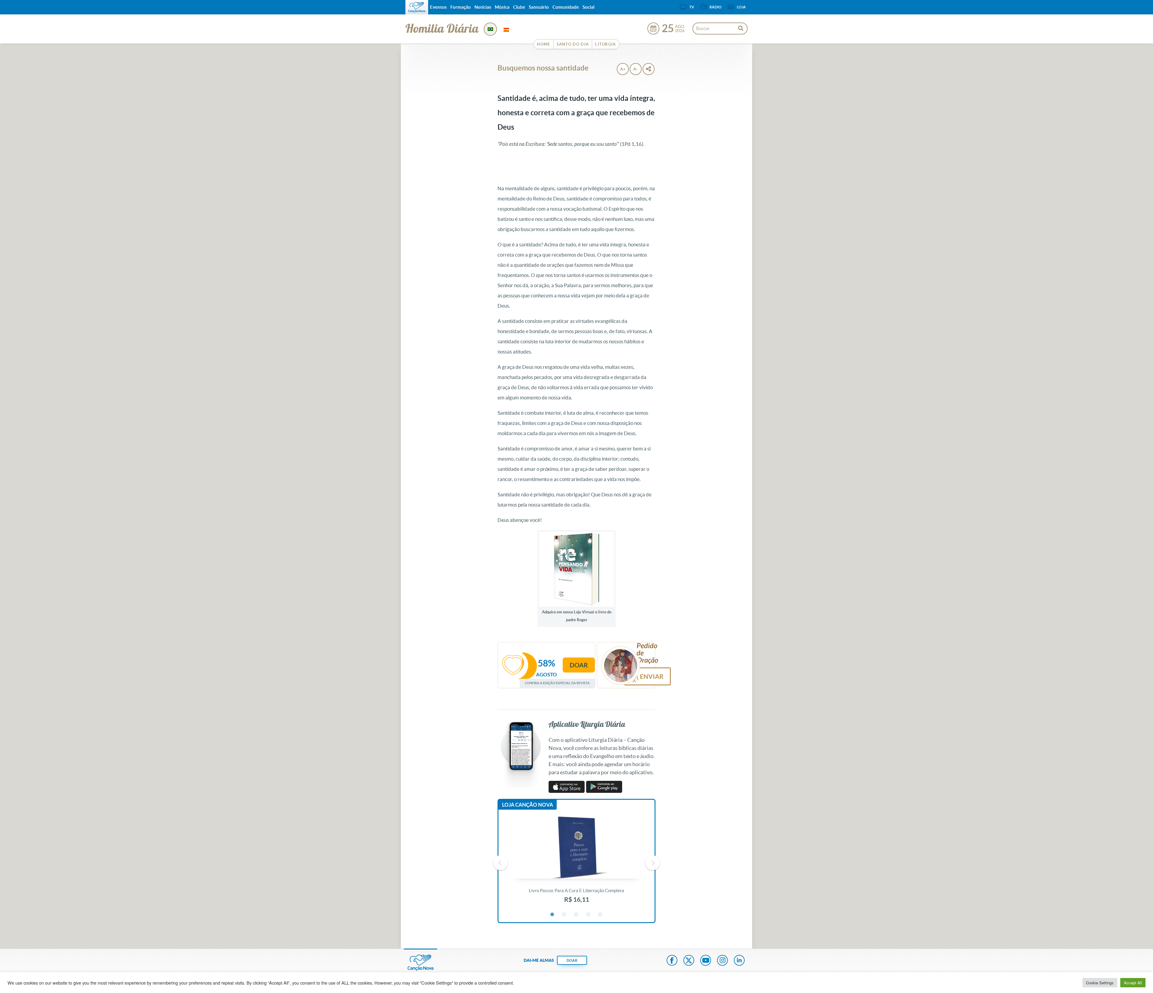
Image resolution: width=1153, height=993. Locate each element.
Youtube (705, 960)
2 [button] (564, 914)
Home (543, 44)
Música (502, 7)
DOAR (572, 960)
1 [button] (552, 914)
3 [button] (576, 914)
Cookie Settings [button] (1100, 982)
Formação (460, 7)
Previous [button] (500, 862)
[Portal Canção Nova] (416, 7)
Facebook (672, 960)
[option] (576, 863)
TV (691, 7)
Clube (519, 7)
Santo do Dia (573, 44)
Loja (741, 7)
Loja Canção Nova (527, 805)
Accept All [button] (1133, 982)
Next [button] (652, 862)
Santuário (539, 7)
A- (635, 69)
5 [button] (600, 914)
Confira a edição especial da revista (557, 683)
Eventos (438, 7)
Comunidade (565, 7)
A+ (622, 69)
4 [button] (588, 914)
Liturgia (605, 44)
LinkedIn (739, 960)
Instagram (722, 960)
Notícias (482, 7)
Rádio (716, 7)
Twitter (689, 960)
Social (589, 7)
